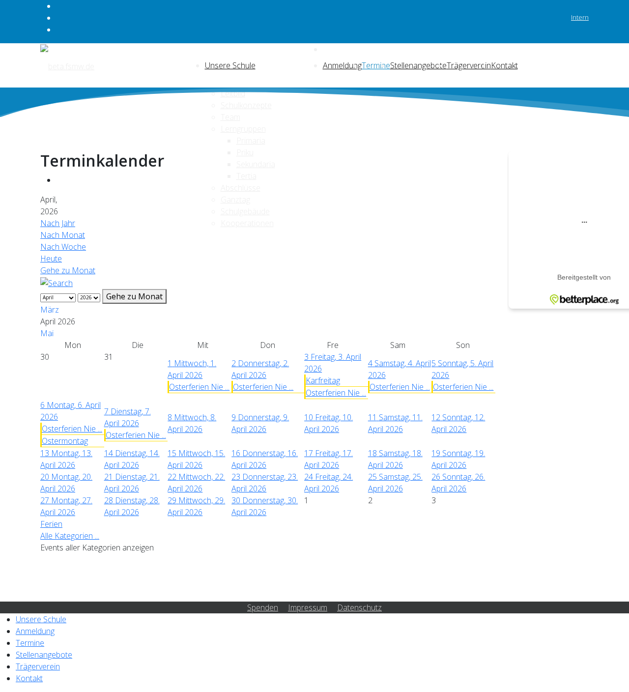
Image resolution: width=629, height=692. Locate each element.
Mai (47, 333)
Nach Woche (63, 246)
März (49, 309)
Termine (376, 65)
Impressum (307, 607)
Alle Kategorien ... (69, 535)
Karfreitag (323, 380)
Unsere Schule (230, 65)
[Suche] (56, 282)
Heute (51, 258)
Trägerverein (469, 65)
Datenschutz (359, 607)
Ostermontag (65, 440)
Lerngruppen (243, 128)
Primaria (250, 140)
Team (230, 117)
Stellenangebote (418, 65)
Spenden (262, 607)
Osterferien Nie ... (199, 386)
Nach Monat (62, 235)
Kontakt (504, 65)
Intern (580, 17)
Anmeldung (342, 65)
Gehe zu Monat (67, 270)
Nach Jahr (57, 223)
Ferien (51, 524)
